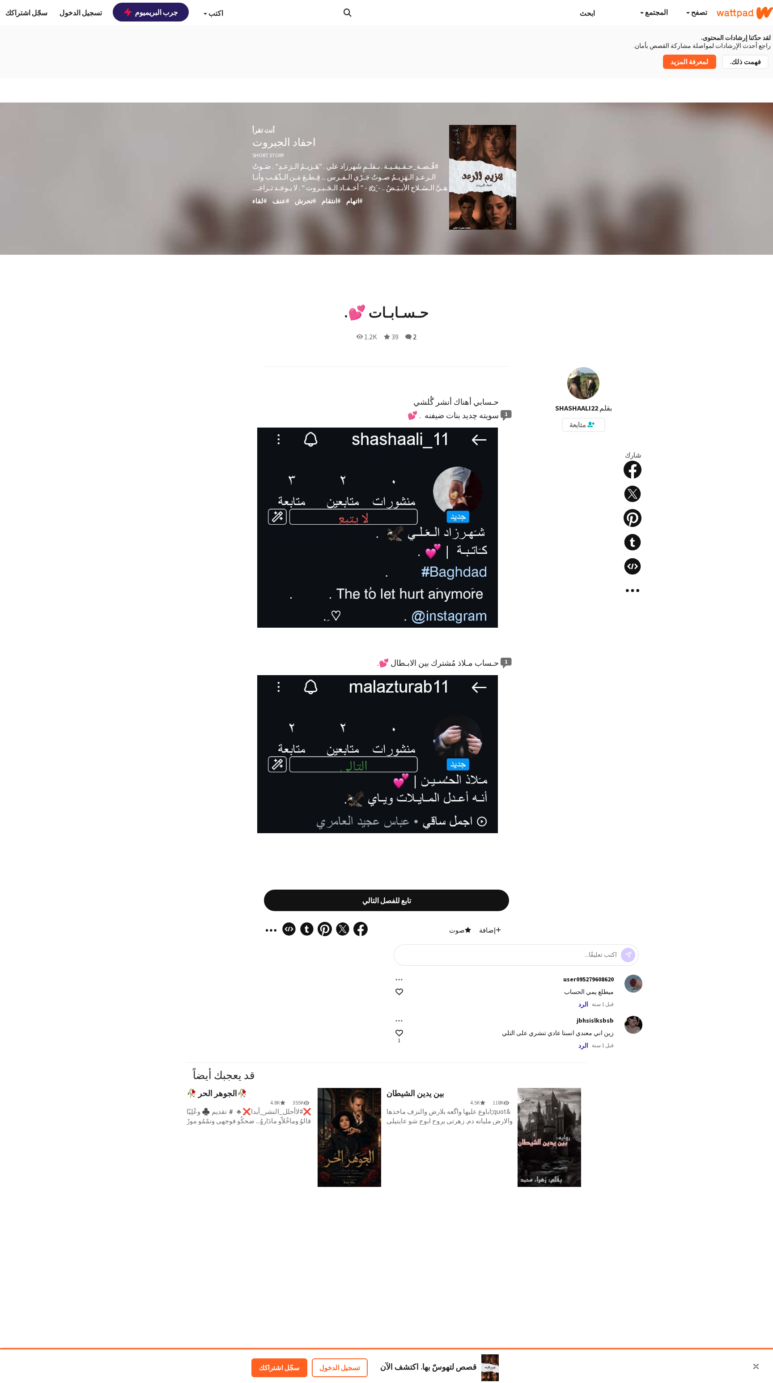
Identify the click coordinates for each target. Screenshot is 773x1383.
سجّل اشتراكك (279, 1367)
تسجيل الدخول (339, 1367)
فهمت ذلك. (745, 61)
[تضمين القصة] (632, 566)
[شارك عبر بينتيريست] (632, 518)
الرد (583, 1004)
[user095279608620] (633, 984)
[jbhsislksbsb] (633, 1025)
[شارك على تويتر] (632, 494)
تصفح (698, 12)
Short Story (268, 155)
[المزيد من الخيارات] (399, 980)
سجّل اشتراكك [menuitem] (26, 12)
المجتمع (656, 12)
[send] (628, 955)
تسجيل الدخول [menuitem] (80, 12)
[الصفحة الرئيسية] (745, 13)
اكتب (215, 13)
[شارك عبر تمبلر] (632, 542)
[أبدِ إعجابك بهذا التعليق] (399, 992)
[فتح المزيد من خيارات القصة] (632, 590)
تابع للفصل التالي (386, 900)
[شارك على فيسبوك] (632, 470)
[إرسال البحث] (347, 12)
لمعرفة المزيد (690, 61)
